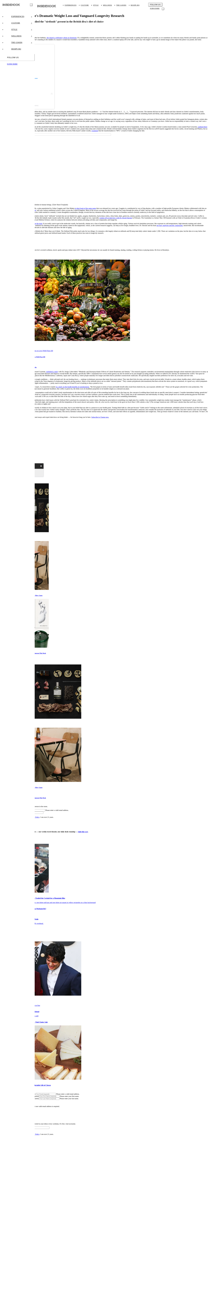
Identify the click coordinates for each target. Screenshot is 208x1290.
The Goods (121, 5)
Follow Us (155, 5)
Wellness (107, 5)
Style (95, 5)
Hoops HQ (135, 5)
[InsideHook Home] (46, 6)
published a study (52, 372)
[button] (41, 466)
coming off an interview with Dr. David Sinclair (115, 218)
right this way (83, 832)
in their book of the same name (85, 208)
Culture (85, 5)
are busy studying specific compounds (170, 225)
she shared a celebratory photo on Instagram (62, 38)
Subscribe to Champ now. (100, 417)
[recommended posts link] (48, 902)
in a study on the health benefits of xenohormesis (72, 387)
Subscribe (155, 8)
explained (95, 131)
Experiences (70, 5)
